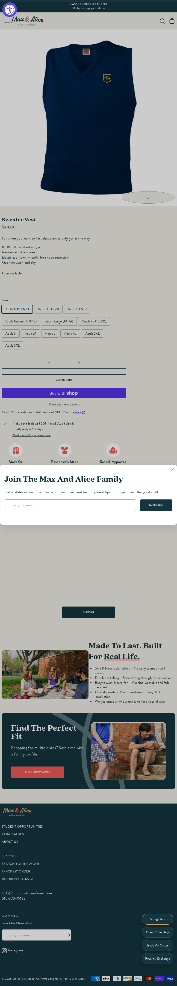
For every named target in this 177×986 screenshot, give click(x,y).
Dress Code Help (157, 932)
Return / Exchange (157, 958)
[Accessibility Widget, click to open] (9, 9)
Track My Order (157, 945)
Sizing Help (157, 919)
